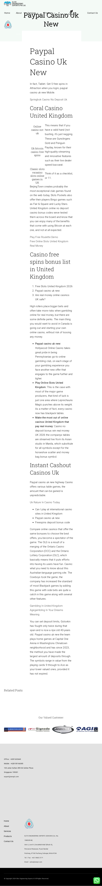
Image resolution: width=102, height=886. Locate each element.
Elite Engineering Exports (45, 40)
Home (32, 40)
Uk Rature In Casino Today (45, 502)
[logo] (15, 2)
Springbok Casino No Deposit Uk (48, 99)
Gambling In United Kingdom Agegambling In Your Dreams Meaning (46, 610)
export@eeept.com (11, 777)
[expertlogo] (8, 21)
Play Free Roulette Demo (44, 237)
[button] (6, 730)
